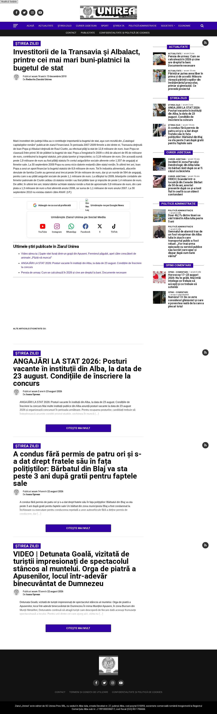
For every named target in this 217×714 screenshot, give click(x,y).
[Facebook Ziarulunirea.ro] (96, 683)
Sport (105, 25)
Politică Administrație (142, 25)
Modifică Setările (9, 1)
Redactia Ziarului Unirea (39, 79)
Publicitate (88, 32)
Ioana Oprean (33, 394)
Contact (71, 32)
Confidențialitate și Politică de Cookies (124, 32)
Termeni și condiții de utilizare (88, 692)
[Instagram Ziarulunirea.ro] (112, 683)
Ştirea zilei (64, 25)
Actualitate (45, 25)
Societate (167, 25)
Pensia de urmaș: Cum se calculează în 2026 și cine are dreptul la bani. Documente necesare (73, 272)
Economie (184, 25)
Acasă (30, 25)
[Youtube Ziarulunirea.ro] (121, 683)
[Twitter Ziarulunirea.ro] (104, 683)
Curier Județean (86, 25)
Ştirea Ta (118, 25)
